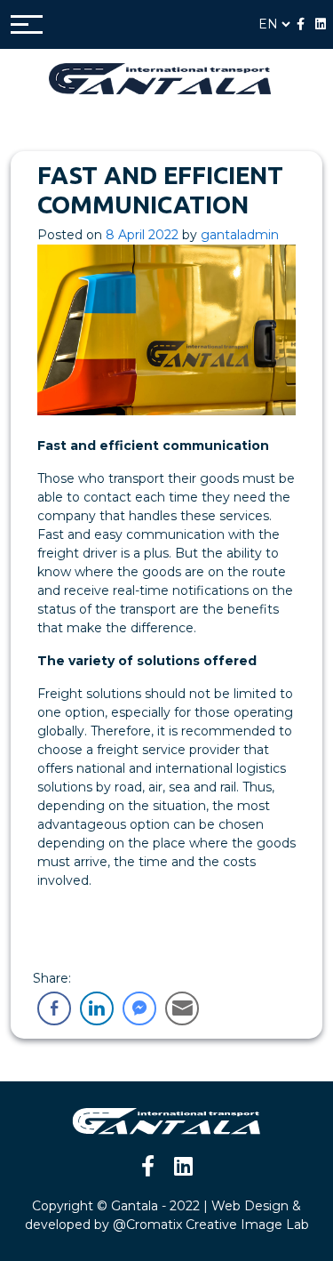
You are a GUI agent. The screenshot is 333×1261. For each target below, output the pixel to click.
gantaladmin (240, 235)
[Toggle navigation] (26, 24)
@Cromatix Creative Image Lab (211, 1225)
